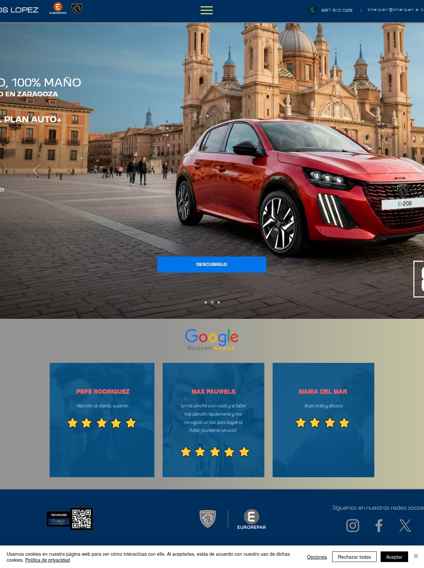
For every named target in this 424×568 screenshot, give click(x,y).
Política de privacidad (47, 559)
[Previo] (36, 171)
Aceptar (394, 556)
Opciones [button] (317, 556)
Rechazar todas (354, 556)
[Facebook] (379, 525)
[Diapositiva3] (219, 302)
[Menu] (206, 10)
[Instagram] (352, 525)
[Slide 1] (206, 302)
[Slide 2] (212, 302)
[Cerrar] (416, 557)
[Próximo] (388, 171)
